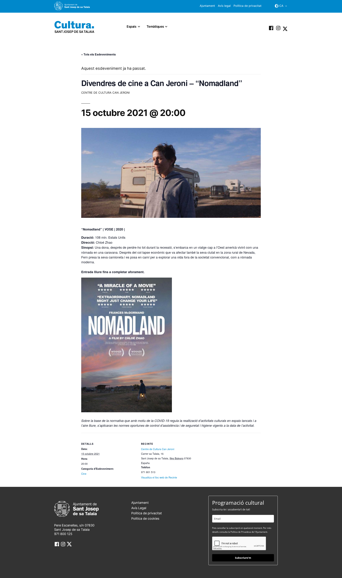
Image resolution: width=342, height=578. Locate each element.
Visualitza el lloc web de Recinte (159, 477)
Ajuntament (207, 5)
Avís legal (224, 5)
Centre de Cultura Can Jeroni (157, 449)
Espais (131, 26)
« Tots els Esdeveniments (98, 54)
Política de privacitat (247, 5)
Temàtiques (155, 26)
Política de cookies (145, 518)
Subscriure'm (243, 557)
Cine (83, 473)
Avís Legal (138, 508)
